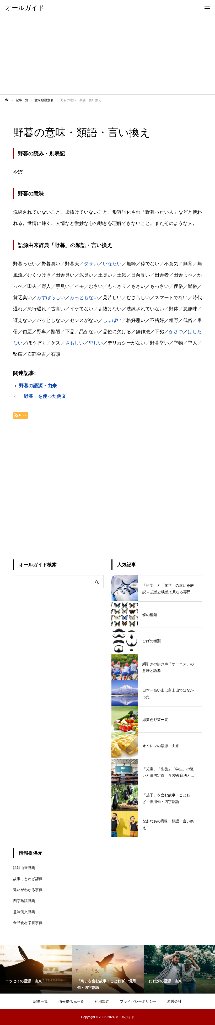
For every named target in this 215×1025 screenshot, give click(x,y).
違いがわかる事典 (27, 890)
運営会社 (174, 1001)
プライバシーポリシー (138, 1001)
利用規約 (102, 1001)
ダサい (91, 263)
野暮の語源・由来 (38, 385)
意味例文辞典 (24, 912)
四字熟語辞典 (24, 901)
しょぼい (112, 320)
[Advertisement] (107, 55)
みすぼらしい (51, 297)
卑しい (96, 343)
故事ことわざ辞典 (27, 879)
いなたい (112, 263)
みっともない (84, 297)
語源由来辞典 (24, 868)
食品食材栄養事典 (27, 923)
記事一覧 (40, 1001)
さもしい (74, 343)
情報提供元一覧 (71, 1001)
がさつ (176, 331)
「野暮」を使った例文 (42, 396)
